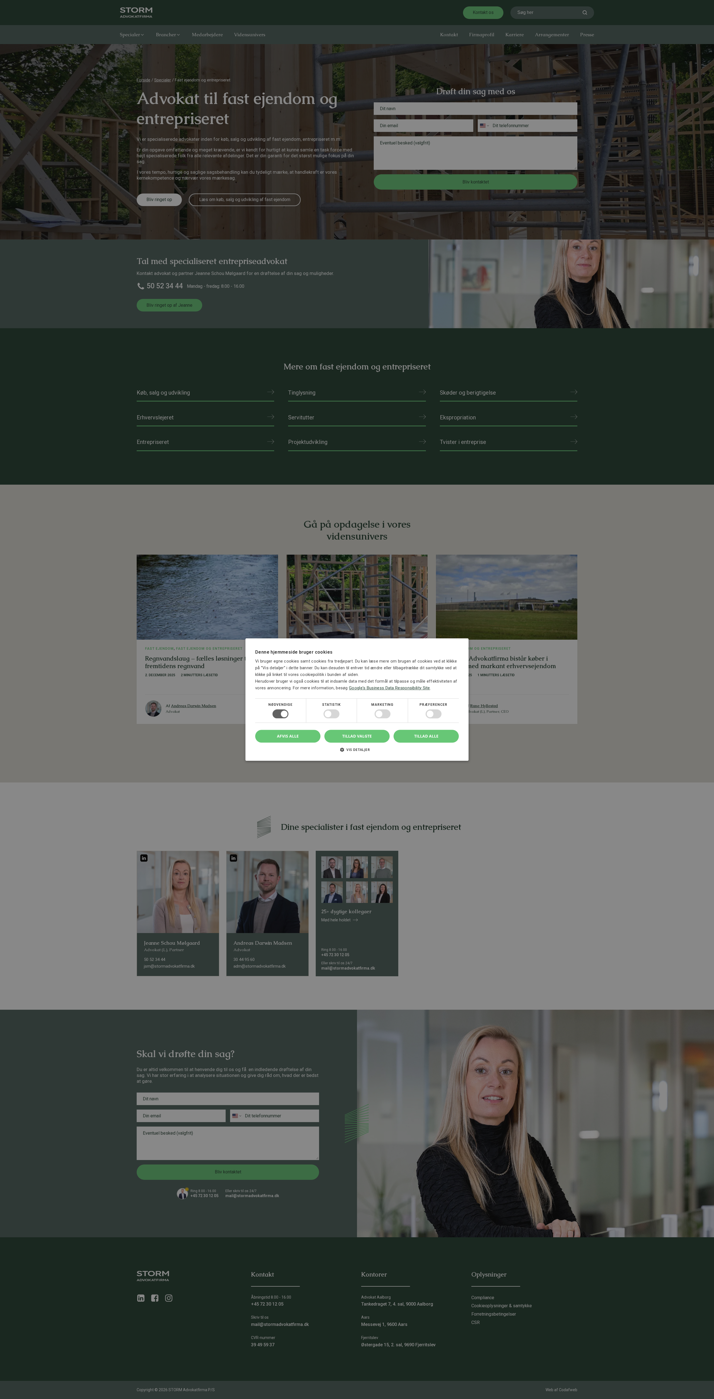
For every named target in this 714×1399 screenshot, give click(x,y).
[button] (357, 752)
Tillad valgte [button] (357, 736)
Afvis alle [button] (288, 736)
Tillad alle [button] (426, 736)
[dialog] (357, 699)
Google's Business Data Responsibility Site (389, 687)
